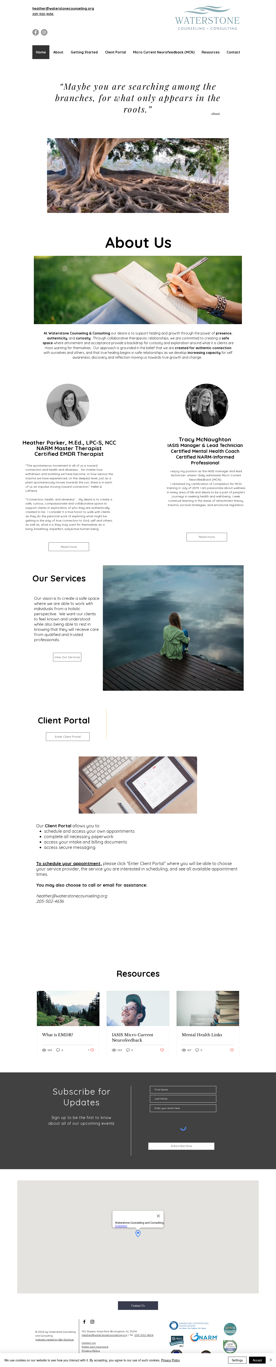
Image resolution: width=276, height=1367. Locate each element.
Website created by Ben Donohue (54, 1339)
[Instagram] (44, 32)
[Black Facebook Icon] (84, 1321)
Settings (237, 1360)
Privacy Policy (170, 1360)
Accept (257, 1360)
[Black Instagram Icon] (92, 1321)
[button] (58, 52)
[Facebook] (35, 32)
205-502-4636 (43, 14)
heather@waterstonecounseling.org (71, 895)
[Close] (270, 1360)
